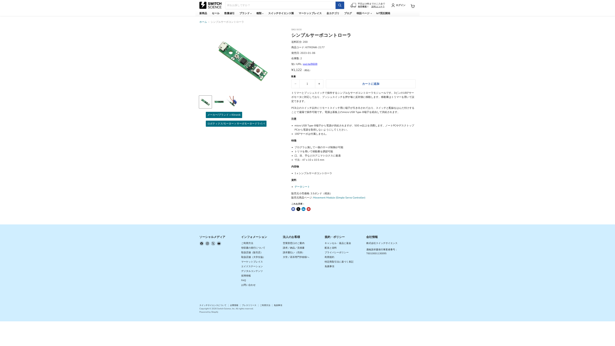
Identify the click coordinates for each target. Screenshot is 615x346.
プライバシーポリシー (337, 252)
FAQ (243, 280)
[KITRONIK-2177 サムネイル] (205, 102)
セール (216, 13)
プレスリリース (249, 305)
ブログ (348, 13)
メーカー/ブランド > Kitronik (224, 115)
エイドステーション (252, 266)
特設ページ (363, 13)
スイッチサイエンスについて (212, 305)
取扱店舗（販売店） (252, 252)
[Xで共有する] (298, 209)
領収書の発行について (253, 247)
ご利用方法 (247, 243)
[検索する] (340, 5)
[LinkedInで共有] (303, 209)
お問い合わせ (248, 285)
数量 (293, 76)
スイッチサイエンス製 (281, 13)
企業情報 (234, 305)
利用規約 (329, 257)
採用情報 (246, 275)
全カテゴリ (333, 13)
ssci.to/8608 (310, 64)
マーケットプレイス (310, 13)
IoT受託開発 (383, 13)
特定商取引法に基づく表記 (339, 261)
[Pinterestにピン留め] (309, 209)
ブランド (244, 13)
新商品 (203, 13)
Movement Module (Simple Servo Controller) (339, 197)
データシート (302, 187)
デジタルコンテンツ (252, 271)
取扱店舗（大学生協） (253, 257)
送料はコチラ (378, 6)
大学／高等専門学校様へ (296, 257)
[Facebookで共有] (293, 209)
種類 (259, 13)
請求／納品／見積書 (293, 247)
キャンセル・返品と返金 (338, 243)
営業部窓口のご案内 (293, 243)
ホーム (203, 22)
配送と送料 (331, 247)
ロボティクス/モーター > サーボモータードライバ (236, 123)
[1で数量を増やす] (319, 83)
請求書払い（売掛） (293, 252)
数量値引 (229, 13)
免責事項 (329, 266)
